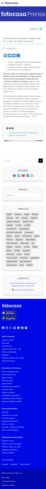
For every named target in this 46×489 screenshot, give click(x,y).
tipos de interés (25, 261)
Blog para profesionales (10, 421)
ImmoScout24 (25, 464)
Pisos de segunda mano (10, 372)
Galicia (36, 236)
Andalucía (18, 214)
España (9, 236)
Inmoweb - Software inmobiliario (13, 427)
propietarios (35, 258)
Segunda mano (12, 261)
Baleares (10, 218)
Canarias (25, 218)
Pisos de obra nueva (9, 375)
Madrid (35, 247)
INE (33, 243)
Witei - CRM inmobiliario (10, 430)
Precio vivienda (12, 258)
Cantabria (34, 218)
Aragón (26, 214)
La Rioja (27, 247)
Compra (18, 225)
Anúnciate (5, 412)
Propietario (24, 258)
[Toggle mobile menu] (41, 29)
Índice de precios (7, 381)
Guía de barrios (7, 383)
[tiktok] (22, 327)
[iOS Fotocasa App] (9, 313)
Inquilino (9, 247)
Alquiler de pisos (7, 378)
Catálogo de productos (10, 450)
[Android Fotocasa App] (9, 318)
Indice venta (24, 243)
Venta (22, 265)
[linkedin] (18, 327)
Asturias (35, 214)
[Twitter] (18, 176)
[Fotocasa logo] (22, 306)
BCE (17, 218)
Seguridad (5, 355)
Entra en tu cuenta (8, 424)
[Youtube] (23, 176)
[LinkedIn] (27, 176)
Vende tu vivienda (8, 453)
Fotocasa (5, 464)
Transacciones (12, 265)
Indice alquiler (30, 240)
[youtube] (14, 327)
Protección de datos (9, 481)
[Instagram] (32, 176)
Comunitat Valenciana (14, 232)
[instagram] (7, 327)
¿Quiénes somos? (8, 340)
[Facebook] (14, 176)
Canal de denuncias (8, 361)
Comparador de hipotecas (11, 395)
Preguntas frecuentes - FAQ (11, 349)
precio (19, 254)
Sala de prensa (7, 346)
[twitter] (10, 327)
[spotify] (26, 327)
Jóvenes (18, 247)
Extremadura (27, 236)
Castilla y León (28, 221)
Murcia (9, 251)
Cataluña (10, 225)
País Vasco (10, 254)
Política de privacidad (9, 352)
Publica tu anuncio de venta (11, 447)
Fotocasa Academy (8, 418)
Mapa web (5, 343)
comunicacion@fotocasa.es (24, 290)
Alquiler (9, 214)
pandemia (26, 251)
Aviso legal (5, 477)
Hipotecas (19, 240)
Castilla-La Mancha (13, 221)
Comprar (27, 225)
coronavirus (29, 232)
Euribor (17, 236)
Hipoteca (10, 240)
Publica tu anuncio (8, 441)
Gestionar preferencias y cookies (13, 358)
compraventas (24, 229)
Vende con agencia (8, 392)
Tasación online (7, 389)
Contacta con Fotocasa (10, 415)
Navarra (17, 251)
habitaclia (14, 464)
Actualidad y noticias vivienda (12, 398)
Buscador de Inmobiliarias (11, 386)
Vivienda (29, 265)
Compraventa (11, 229)
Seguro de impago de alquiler (12, 401)
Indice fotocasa (12, 243)
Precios (27, 254)
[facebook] (3, 327)
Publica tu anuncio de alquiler (12, 444)
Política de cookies (8, 485)
